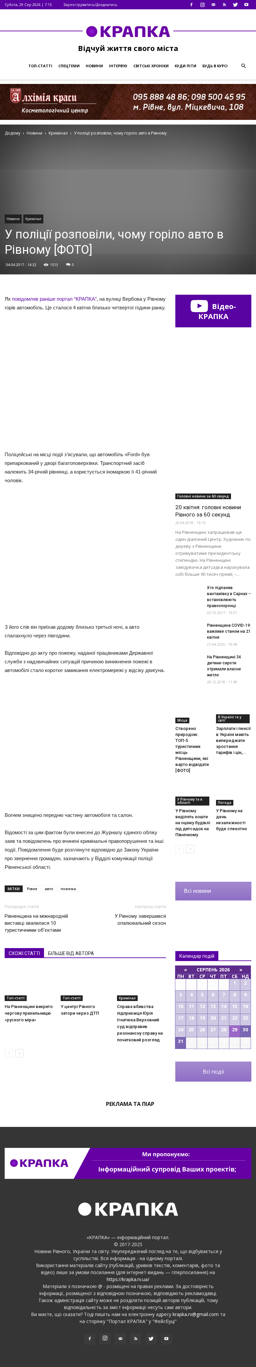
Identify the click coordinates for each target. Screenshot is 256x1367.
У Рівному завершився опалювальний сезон (140, 919)
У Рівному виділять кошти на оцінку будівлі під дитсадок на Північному (192, 822)
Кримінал (33, 218)
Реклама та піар (130, 1104)
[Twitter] (235, 4)
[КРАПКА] (128, 31)
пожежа (68, 888)
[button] (243, 66)
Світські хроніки (151, 65)
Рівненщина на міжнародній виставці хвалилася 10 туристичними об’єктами (36, 923)
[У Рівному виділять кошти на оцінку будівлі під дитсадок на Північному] (193, 793)
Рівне (32, 888)
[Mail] (213, 4)
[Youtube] (246, 4)
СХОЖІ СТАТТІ (24, 953)
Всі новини (197, 891)
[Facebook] (191, 4)
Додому (12, 133)
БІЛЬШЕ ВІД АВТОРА (71, 953)
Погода (224, 802)
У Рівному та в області (189, 801)
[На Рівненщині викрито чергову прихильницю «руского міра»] (29, 984)
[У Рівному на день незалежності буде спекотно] (234, 793)
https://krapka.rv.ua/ (128, 1279)
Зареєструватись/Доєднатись (90, 4)
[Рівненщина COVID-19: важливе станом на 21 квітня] (188, 631)
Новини (94, 65)
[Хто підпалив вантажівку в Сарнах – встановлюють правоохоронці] (188, 594)
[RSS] (224, 4)
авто (49, 888)
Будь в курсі (215, 65)
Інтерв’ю (118, 65)
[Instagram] (202, 4)
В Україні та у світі (229, 719)
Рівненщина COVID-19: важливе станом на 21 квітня (229, 631)
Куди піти (185, 65)
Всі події (213, 1071)
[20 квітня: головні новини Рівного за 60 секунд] (213, 471)
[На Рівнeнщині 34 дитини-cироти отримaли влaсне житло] (188, 663)
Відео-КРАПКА (217, 311)
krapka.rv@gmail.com (196, 1314)
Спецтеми (69, 65)
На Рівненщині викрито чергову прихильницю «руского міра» (29, 1013)
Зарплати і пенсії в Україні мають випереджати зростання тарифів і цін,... (233, 740)
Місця (182, 720)
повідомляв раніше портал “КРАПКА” (54, 299)
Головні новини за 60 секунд (203, 496)
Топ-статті (40, 65)
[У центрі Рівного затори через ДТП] (85, 984)
